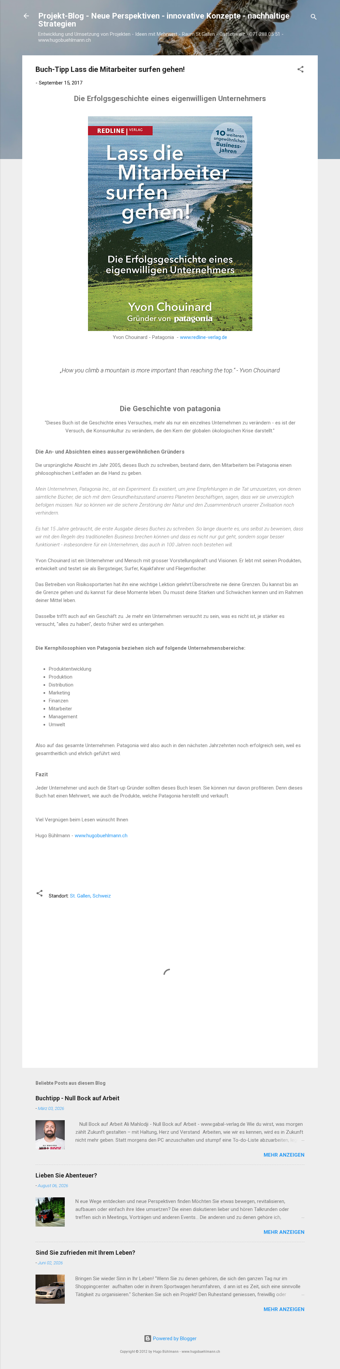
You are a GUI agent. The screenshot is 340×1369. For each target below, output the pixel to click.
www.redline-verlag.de (203, 337)
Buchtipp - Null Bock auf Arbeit (78, 1098)
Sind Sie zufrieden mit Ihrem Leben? (85, 1252)
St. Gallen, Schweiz (90, 896)
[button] (300, 70)
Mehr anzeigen (284, 1155)
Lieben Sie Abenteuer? (66, 1175)
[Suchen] (314, 18)
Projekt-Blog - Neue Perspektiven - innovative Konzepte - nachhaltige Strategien (164, 19)
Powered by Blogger (174, 1339)
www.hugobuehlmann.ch (101, 836)
